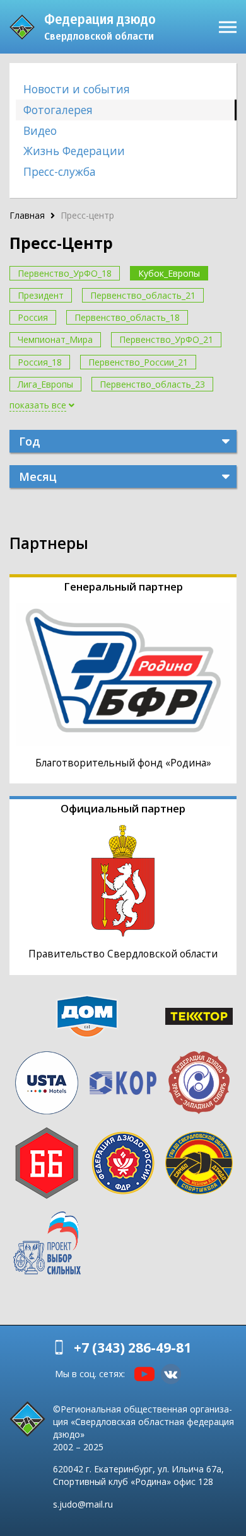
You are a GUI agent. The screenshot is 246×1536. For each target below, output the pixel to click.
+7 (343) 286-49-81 (132, 1347)
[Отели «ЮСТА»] (47, 1082)
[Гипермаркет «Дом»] (86, 1016)
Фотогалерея (58, 109)
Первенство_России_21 (138, 362)
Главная (27, 215)
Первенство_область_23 (152, 384)
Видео (40, 130)
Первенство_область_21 (143, 295)
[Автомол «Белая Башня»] (47, 1163)
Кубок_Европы (169, 273)
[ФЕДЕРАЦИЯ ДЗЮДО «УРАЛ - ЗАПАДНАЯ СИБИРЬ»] (199, 1082)
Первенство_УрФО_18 (65, 273)
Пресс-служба (59, 171)
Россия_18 (40, 362)
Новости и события (76, 88)
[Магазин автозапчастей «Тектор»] (199, 1016)
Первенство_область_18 (127, 317)
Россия (33, 317)
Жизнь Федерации (74, 150)
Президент (41, 295)
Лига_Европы (45, 384)
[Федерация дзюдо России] (123, 1162)
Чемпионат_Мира (55, 339)
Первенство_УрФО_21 (166, 339)
